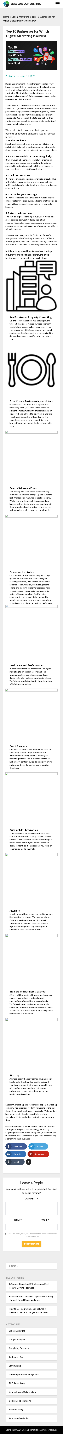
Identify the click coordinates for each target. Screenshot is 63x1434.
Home (6, 16)
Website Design (16, 1409)
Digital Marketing (20, 16)
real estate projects (37, 327)
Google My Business (19, 1348)
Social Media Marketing (20, 1401)
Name (18, 1220)
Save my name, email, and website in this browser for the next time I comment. (32, 1235)
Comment (31, 1198)
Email (45, 1220)
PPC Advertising (17, 1383)
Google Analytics (17, 1339)
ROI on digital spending (21, 216)
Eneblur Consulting (14, 1104)
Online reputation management (24, 1374)
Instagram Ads (16, 1357)
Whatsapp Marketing (19, 1418)
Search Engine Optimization (22, 1392)
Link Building (15, 1365)
